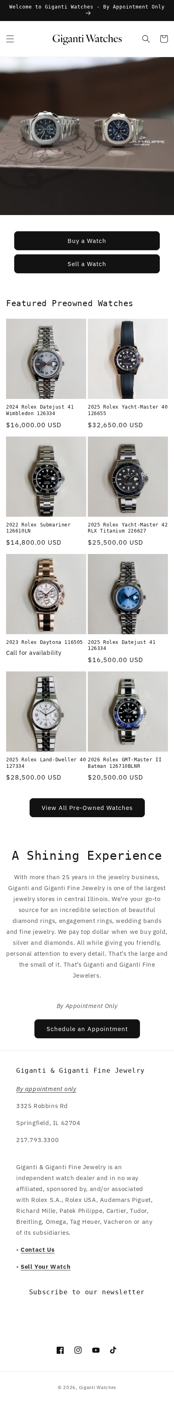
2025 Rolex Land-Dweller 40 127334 (46, 763)
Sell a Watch (87, 264)
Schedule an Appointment (87, 1029)
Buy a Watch (87, 241)
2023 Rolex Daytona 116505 (44, 642)
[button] (10, 39)
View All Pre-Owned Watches (87, 808)
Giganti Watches (98, 1387)
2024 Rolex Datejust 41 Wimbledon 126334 (40, 410)
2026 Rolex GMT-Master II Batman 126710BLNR (124, 763)
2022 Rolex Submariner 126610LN (38, 528)
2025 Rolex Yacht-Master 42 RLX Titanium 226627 (128, 528)
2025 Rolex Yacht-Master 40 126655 (128, 410)
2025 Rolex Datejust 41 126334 (121, 645)
